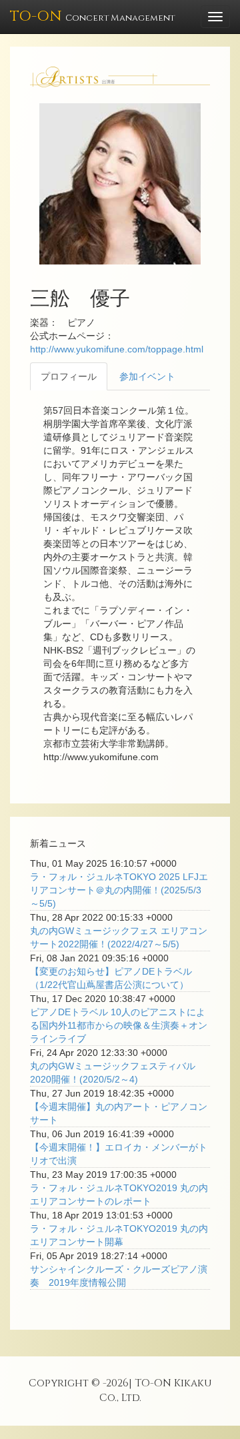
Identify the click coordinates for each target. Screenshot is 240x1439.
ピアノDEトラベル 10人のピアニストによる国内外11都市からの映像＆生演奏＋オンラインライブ (118, 1025)
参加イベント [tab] (147, 376)
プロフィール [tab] (69, 376)
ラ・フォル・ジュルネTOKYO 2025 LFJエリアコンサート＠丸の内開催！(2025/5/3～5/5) (119, 890)
